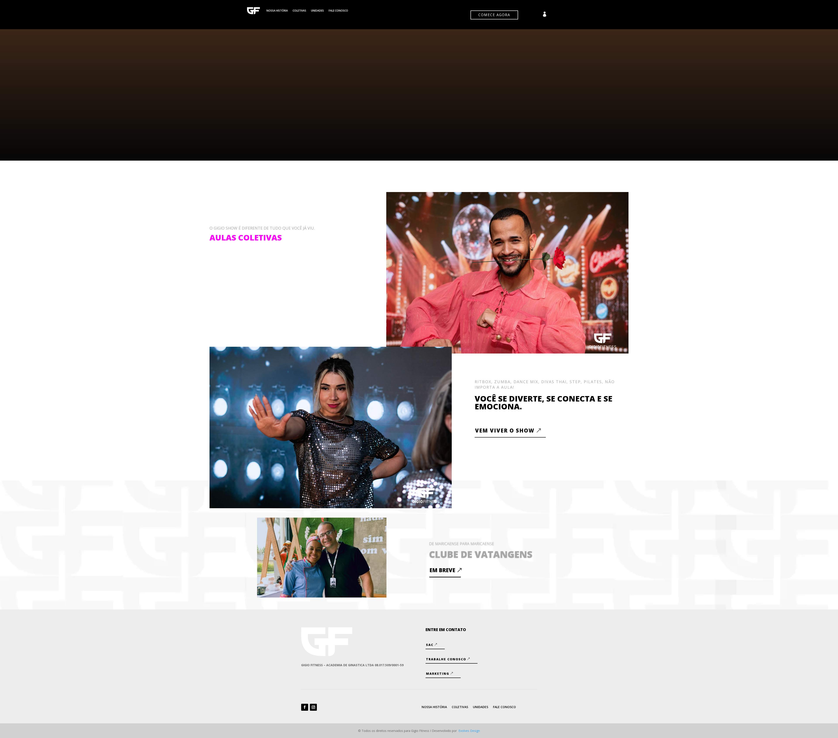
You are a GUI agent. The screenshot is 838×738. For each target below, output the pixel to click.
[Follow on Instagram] (313, 707)
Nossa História (277, 10)
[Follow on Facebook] (304, 707)
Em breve (442, 570)
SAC (429, 645)
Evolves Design (469, 731)
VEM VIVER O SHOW (504, 430)
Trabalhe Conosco (446, 659)
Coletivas (299, 10)
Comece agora (494, 14)
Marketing (437, 673)
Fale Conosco (338, 10)
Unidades (317, 10)
